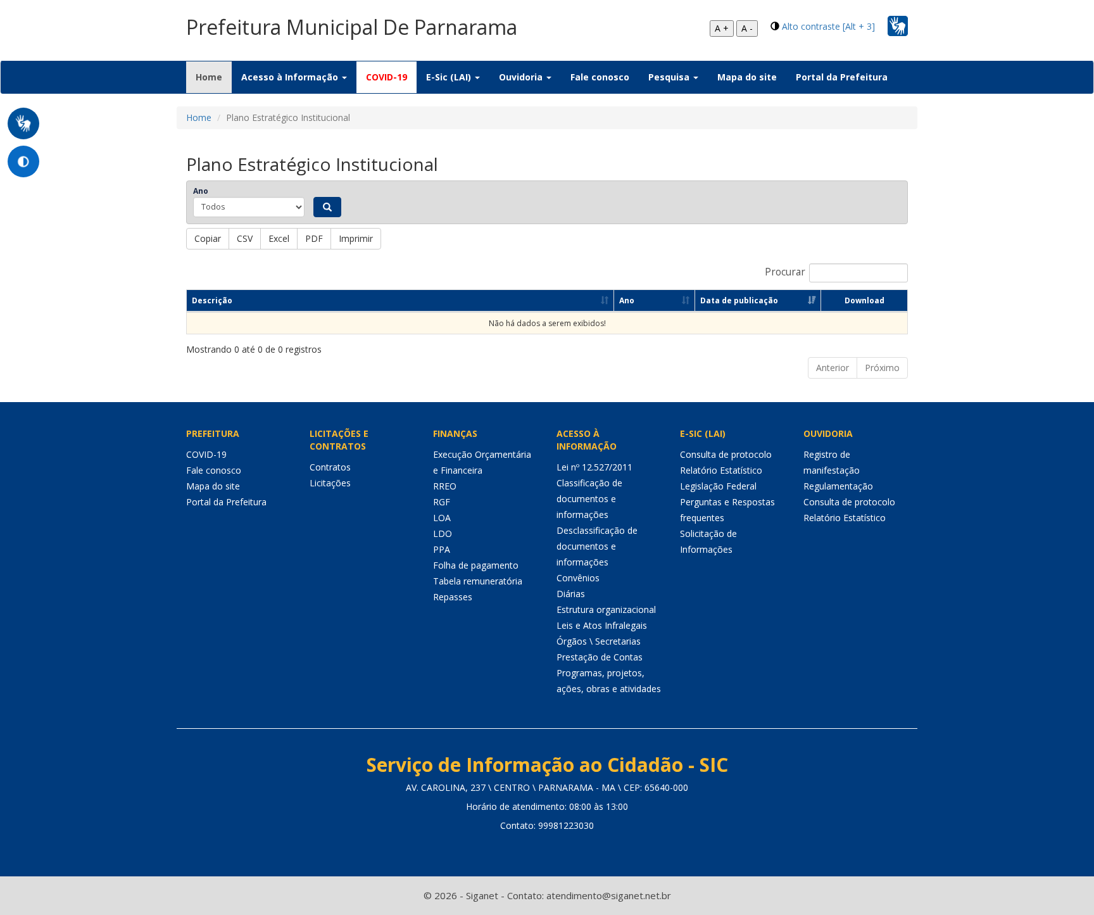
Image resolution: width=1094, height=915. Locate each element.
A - (747, 28)
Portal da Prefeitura (842, 77)
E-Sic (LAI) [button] (450, 77)
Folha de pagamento (476, 565)
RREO (444, 486)
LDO (442, 533)
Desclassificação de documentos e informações (597, 546)
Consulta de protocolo (726, 454)
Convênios (578, 578)
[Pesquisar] (327, 207)
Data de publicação (739, 300)
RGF (441, 502)
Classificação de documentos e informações (589, 499)
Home (214, 76)
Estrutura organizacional (606, 609)
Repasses (452, 597)
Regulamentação (838, 486)
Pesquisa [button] (670, 77)
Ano (200, 191)
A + (722, 28)
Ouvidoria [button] (522, 77)
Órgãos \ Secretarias (598, 641)
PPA (441, 549)
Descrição (212, 300)
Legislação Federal (718, 486)
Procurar (785, 272)
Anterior (832, 368)
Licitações (330, 483)
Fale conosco (599, 77)
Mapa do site (747, 77)
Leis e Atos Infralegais (601, 625)
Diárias (570, 594)
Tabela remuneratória (477, 581)
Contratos (330, 467)
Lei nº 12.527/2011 (594, 467)
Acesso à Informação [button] (291, 77)
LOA (442, 518)
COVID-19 (386, 77)
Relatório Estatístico (721, 470)
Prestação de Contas (599, 657)
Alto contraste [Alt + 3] (828, 26)
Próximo (882, 368)
